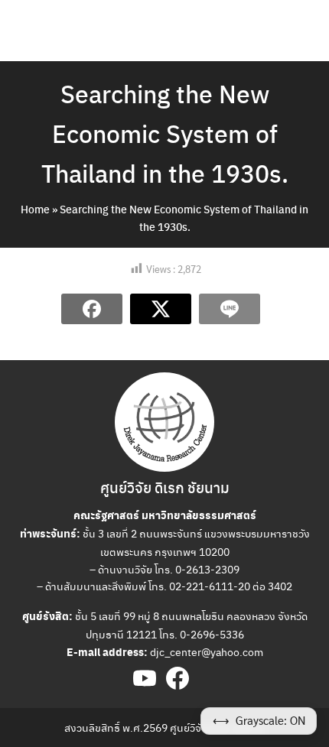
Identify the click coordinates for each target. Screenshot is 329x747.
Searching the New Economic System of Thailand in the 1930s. (164, 133)
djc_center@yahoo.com (206, 651)
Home (35, 208)
